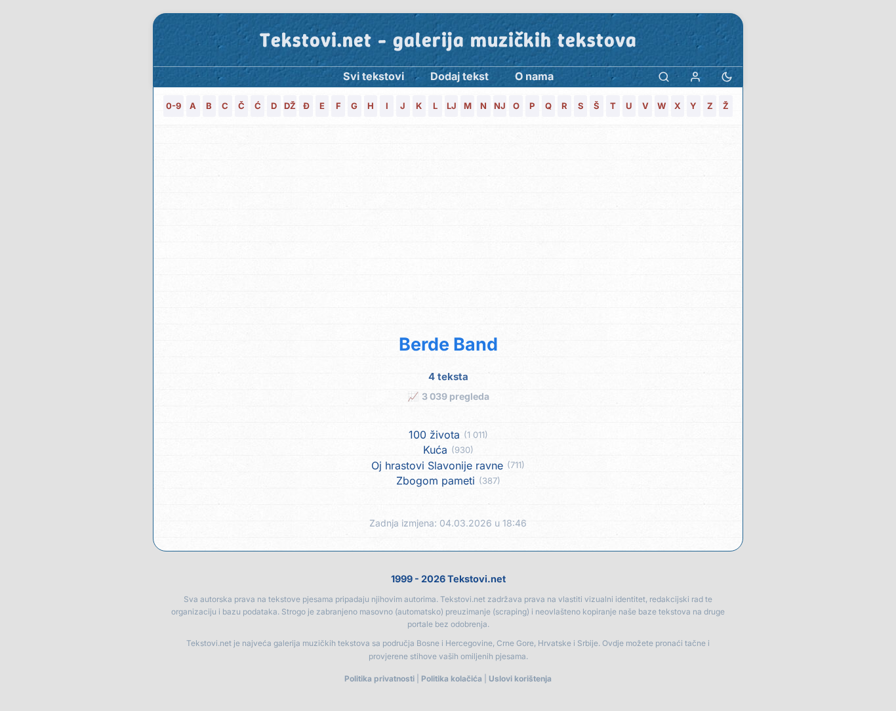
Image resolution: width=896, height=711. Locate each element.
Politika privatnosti (379, 678)
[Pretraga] (664, 76)
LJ (452, 105)
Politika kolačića (451, 678)
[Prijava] (695, 76)
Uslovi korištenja (520, 678)
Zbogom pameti (435, 481)
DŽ (290, 105)
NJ (500, 105)
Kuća (435, 450)
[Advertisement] (448, 227)
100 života (434, 435)
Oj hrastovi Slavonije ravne (437, 466)
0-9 (173, 105)
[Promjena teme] (727, 76)
